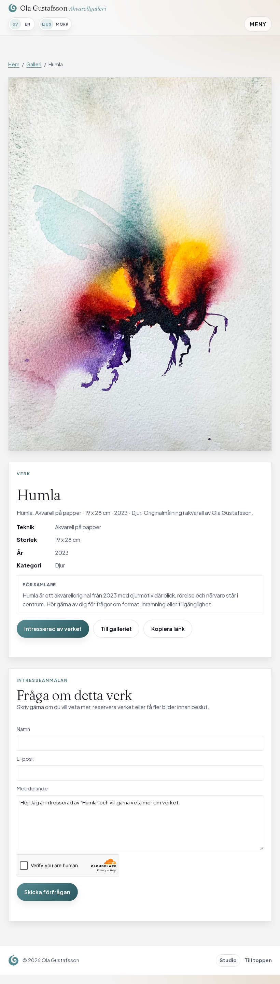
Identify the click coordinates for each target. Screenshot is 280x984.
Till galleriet (116, 628)
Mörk (62, 24)
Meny (258, 24)
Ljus (46, 24)
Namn (23, 729)
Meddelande (32, 788)
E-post (25, 759)
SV (15, 24)
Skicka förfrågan (47, 892)
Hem (13, 64)
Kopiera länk (168, 628)
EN (27, 24)
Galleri (33, 64)
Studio (228, 960)
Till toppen (258, 960)
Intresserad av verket (53, 628)
